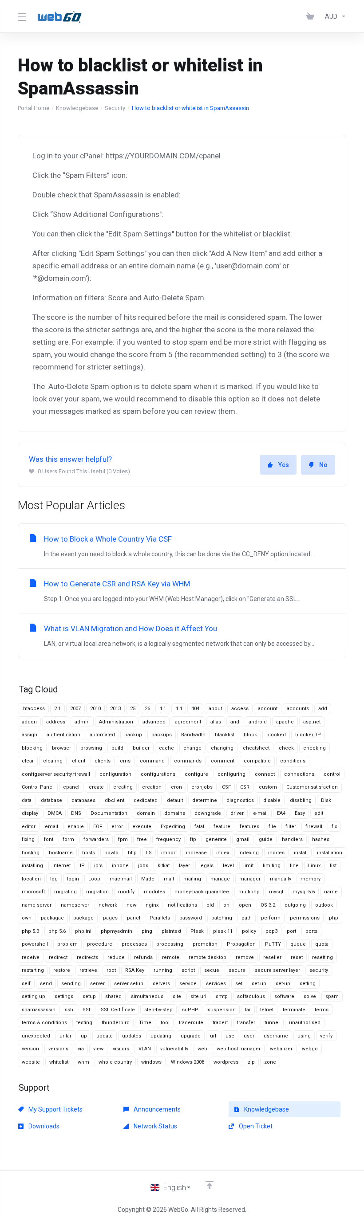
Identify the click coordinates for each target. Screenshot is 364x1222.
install (301, 853)
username (276, 1036)
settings (64, 996)
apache (285, 722)
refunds (143, 957)
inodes (276, 853)
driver (237, 813)
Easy (300, 813)
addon (29, 722)
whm (83, 1062)
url (213, 1036)
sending (71, 983)
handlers (292, 839)
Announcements (156, 1109)
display (30, 813)
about (215, 708)
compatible (257, 761)
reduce (116, 957)
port (291, 931)
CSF (226, 787)
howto (111, 853)
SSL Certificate (118, 1010)
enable (75, 826)
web (202, 1049)
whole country (115, 1062)
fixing (28, 839)
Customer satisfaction (312, 787)
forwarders (96, 839)
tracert (220, 1023)
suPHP (190, 1010)
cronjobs (202, 787)
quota (321, 944)
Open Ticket (255, 1126)
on (226, 905)
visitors (121, 1049)
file (272, 826)
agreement (188, 722)
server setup (128, 983)
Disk (326, 800)
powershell (35, 944)
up (84, 1036)
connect (265, 774)
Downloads (43, 1126)
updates (131, 1036)
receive (31, 957)
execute (141, 826)
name (331, 892)
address (55, 722)
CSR (244, 787)
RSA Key (134, 970)
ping (147, 931)
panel (133, 918)
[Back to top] (209, 1185)
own (27, 918)
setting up (33, 996)
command (152, 761)
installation (329, 853)
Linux (314, 865)
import (169, 853)
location (31, 879)
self (26, 983)
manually (280, 879)
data (27, 800)
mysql (276, 892)
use (230, 1036)
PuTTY (273, 944)
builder (141, 748)
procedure (99, 944)
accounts (298, 708)
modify (126, 892)
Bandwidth (193, 735)
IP (82, 865)
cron (176, 787)
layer (184, 865)
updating (160, 1036)
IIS (149, 853)
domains (174, 813)
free (142, 839)
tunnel (272, 1023)
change (192, 748)
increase (196, 853)
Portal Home (33, 108)
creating (123, 787)
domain (146, 813)
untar (65, 1036)
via (81, 1049)
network (108, 905)
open (245, 905)
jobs (143, 865)
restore (61, 970)
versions (58, 1049)
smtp (222, 996)
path (246, 918)
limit (248, 865)
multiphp (249, 892)
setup (89, 996)
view (98, 1049)
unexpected (36, 1036)
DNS (76, 813)
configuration (115, 774)
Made (147, 879)
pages (110, 918)
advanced (154, 722)
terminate (294, 1010)
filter (290, 826)
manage (220, 879)
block (250, 735)
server (97, 983)
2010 (95, 708)
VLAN (144, 1049)
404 (195, 708)
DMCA (54, 813)
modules (154, 892)
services (216, 983)
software (284, 996)
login (73, 879)
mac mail (121, 879)
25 (132, 708)
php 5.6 (57, 931)
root (111, 970)
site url (198, 996)
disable (272, 800)
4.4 (178, 708)
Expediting (173, 826)
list (333, 865)
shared (113, 996)
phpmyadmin (116, 931)
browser (61, 748)
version (30, 1049)
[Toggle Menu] (21, 16)
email (51, 826)
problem (67, 944)
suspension (222, 1010)
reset (297, 957)
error (117, 826)
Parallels (160, 918)
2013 (115, 708)
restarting (33, 970)
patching (221, 918)
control (332, 774)
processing (169, 944)
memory (310, 879)
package (83, 918)
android (258, 722)
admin (82, 722)
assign (29, 735)
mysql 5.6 (304, 892)
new (131, 905)
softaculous (251, 996)
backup (133, 735)
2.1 (57, 708)
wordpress (226, 1062)
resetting (322, 957)
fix (334, 826)
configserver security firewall (56, 774)
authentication (63, 735)
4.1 (162, 708)
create (96, 787)
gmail (242, 839)
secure (237, 970)
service (188, 983)
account (267, 708)
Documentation (109, 813)
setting (308, 983)
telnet (266, 1010)
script (188, 970)
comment (222, 761)
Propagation (241, 944)
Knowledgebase (77, 108)
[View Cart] (312, 16)
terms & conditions (44, 1023)
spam (332, 996)
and (234, 722)
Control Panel (38, 787)
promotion (205, 944)
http (132, 853)
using (304, 1036)
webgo (310, 1049)
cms (125, 761)
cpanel (71, 787)
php (333, 918)
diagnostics (240, 800)
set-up (283, 983)
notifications (182, 905)
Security (115, 108)
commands (188, 761)
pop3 (271, 931)
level (228, 865)
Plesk (197, 931)
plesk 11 (223, 931)
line (294, 865)
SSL (87, 1010)
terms (321, 1010)
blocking (32, 748)
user (249, 1036)
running (163, 970)
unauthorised (304, 1023)
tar (248, 1010)
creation (152, 787)
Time (145, 1023)
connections (299, 774)
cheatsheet (256, 748)
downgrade (207, 813)
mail (169, 879)
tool (165, 1023)
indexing (248, 853)
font (48, 839)
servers (161, 983)
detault (175, 800)
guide (266, 839)
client (78, 761)
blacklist (224, 735)
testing (84, 1023)
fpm (123, 839)
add (322, 708)
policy (249, 931)
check (286, 748)
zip (251, 1062)
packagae (52, 918)
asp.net (311, 722)
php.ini (83, 931)
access (240, 708)
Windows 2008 (187, 1062)
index (222, 853)
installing (32, 865)
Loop (94, 879)
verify (326, 1036)
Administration (116, 722)
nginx (152, 905)
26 (147, 708)
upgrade (191, 1036)
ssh (69, 1010)
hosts (88, 853)
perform (271, 918)
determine (204, 800)
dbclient (114, 800)
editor (29, 826)
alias (215, 722)
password (190, 918)
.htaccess (33, 708)
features (249, 826)
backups (161, 735)
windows (151, 1062)
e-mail (260, 813)
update (104, 1036)
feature (222, 826)
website (31, 1062)
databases (83, 800)
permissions (305, 918)
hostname (61, 853)
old (210, 905)
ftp (193, 839)
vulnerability (174, 1049)
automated (102, 735)
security (318, 970)
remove (245, 957)
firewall (313, 826)
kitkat (164, 865)
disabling (301, 800)
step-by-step (158, 1010)
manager (250, 879)
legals (206, 865)
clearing (53, 761)
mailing (192, 879)
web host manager (239, 1049)
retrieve (88, 970)
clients (103, 761)
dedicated (146, 800)
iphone (120, 865)
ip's (98, 865)
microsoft (33, 892)
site (177, 996)
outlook (324, 905)
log (54, 879)
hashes (320, 839)
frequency (168, 839)
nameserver (75, 905)
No (323, 464)
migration (97, 892)
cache (166, 748)
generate (216, 839)
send (46, 983)
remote (170, 957)
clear (28, 761)
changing (222, 748)
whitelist (58, 1062)
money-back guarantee (201, 892)
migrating (65, 892)
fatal (199, 826)
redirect (58, 957)
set (238, 983)
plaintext (171, 931)
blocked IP (308, 735)
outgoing (295, 905)
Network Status (154, 1126)
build (117, 748)
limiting (272, 865)
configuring (231, 774)
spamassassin (38, 1010)
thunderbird (116, 1023)
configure (196, 774)
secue (211, 970)
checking (314, 748)
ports (311, 931)
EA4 (281, 813)
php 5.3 (30, 931)
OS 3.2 (268, 905)
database (51, 800)
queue (298, 944)
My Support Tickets (55, 1109)
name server (36, 905)
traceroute (191, 1023)
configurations (158, 774)
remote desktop (207, 957)
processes (134, 944)
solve (310, 996)
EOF (97, 826)
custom (268, 787)
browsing (91, 748)
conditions (292, 761)
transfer (246, 1023)
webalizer (281, 1049)
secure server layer (277, 970)
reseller (272, 957)
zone (270, 1062)
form (68, 839)
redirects (87, 957)
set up (259, 983)
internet (61, 865)
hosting (31, 853)
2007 (75, 708)
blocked (276, 735)
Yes (283, 464)
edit (318, 813)
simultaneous (147, 996)
